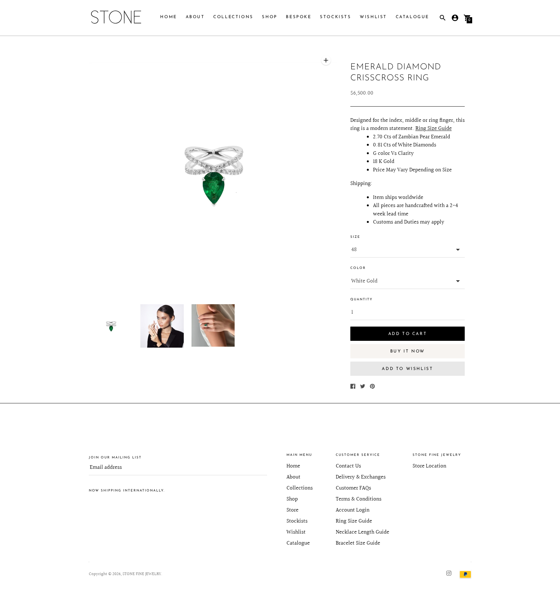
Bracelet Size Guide (358, 543)
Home (168, 17)
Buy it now (407, 351)
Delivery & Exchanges (361, 477)
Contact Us (348, 466)
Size (355, 237)
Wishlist (373, 17)
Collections (233, 17)
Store (292, 510)
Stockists (335, 17)
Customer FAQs (353, 488)
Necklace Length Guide (362, 532)
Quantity (361, 299)
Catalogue (412, 17)
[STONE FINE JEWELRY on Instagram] (448, 572)
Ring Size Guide (433, 128)
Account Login (352, 510)
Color (358, 268)
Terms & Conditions (358, 499)
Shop (269, 17)
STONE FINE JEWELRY (141, 574)
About (195, 17)
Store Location (429, 466)
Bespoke (298, 17)
